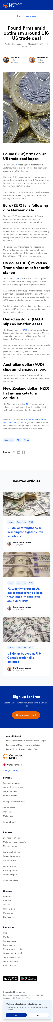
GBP (16, 164)
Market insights (10, 874)
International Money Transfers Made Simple (26, 740)
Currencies (30, 16)
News (26, 440)
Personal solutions (11, 783)
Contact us (8, 913)
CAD (24, 330)
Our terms (7, 937)
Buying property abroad (14, 801)
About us (7, 900)
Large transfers (10, 791)
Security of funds (11, 961)
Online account (10, 807)
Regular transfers (11, 795)
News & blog (9, 908)
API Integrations (10, 870)
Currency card (9, 811)
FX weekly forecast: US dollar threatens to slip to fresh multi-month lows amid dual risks (25, 595)
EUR (14, 216)
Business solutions (11, 837)
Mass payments (10, 846)
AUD (25, 375)
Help (5, 932)
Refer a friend (9, 822)
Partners (7, 896)
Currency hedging (11, 852)
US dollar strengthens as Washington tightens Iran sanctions (25, 532)
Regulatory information (13, 953)
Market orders (9, 860)
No (38, 1015)
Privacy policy (9, 941)
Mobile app (8, 816)
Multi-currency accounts (14, 842)
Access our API (10, 965)
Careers (6, 904)
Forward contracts (11, 856)
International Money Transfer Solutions (23, 745)
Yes (16, 1015)
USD (18, 278)
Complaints (8, 917)
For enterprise (9, 866)
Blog (19, 16)
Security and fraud (11, 957)
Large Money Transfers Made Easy (22, 749)
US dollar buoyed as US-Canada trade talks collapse (24, 658)
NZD (28, 404)
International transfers (13, 787)
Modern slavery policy (13, 949)
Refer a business (10, 880)
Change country (10, 770)
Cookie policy (9, 945)
